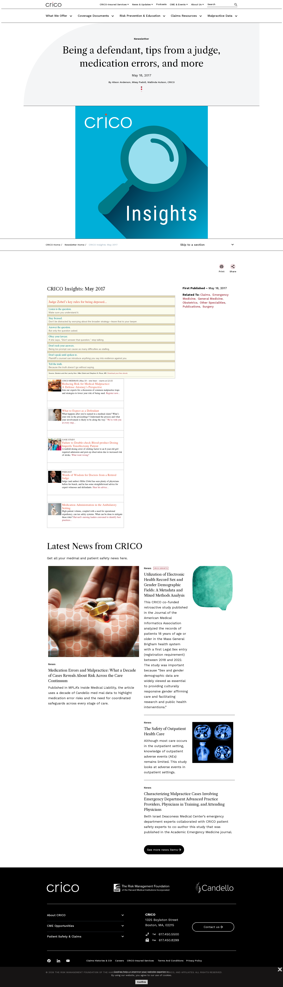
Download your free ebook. (117, 373)
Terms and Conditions (170, 960)
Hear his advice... (101, 487)
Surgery (208, 306)
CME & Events (178, 4)
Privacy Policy (194, 960)
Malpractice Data (220, 15)
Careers (119, 960)
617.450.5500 (169, 934)
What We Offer (57, 15)
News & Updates (141, 4)
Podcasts (161, 4)
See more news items (162, 849)
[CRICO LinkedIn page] (58, 961)
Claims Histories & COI (99, 960)
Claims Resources (184, 15)
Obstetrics (190, 302)
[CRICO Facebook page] (49, 961)
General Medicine (210, 298)
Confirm (141, 982)
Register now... (113, 393)
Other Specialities (212, 302)
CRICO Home (53, 244)
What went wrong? (80, 454)
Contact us (211, 927)
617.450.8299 (169, 940)
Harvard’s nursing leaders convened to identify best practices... (91, 518)
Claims (205, 294)
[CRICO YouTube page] (68, 961)
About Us (196, 4)
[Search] (235, 4)
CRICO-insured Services (113, 4)
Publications (191, 306)
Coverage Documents (94, 15)
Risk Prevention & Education (140, 15)
